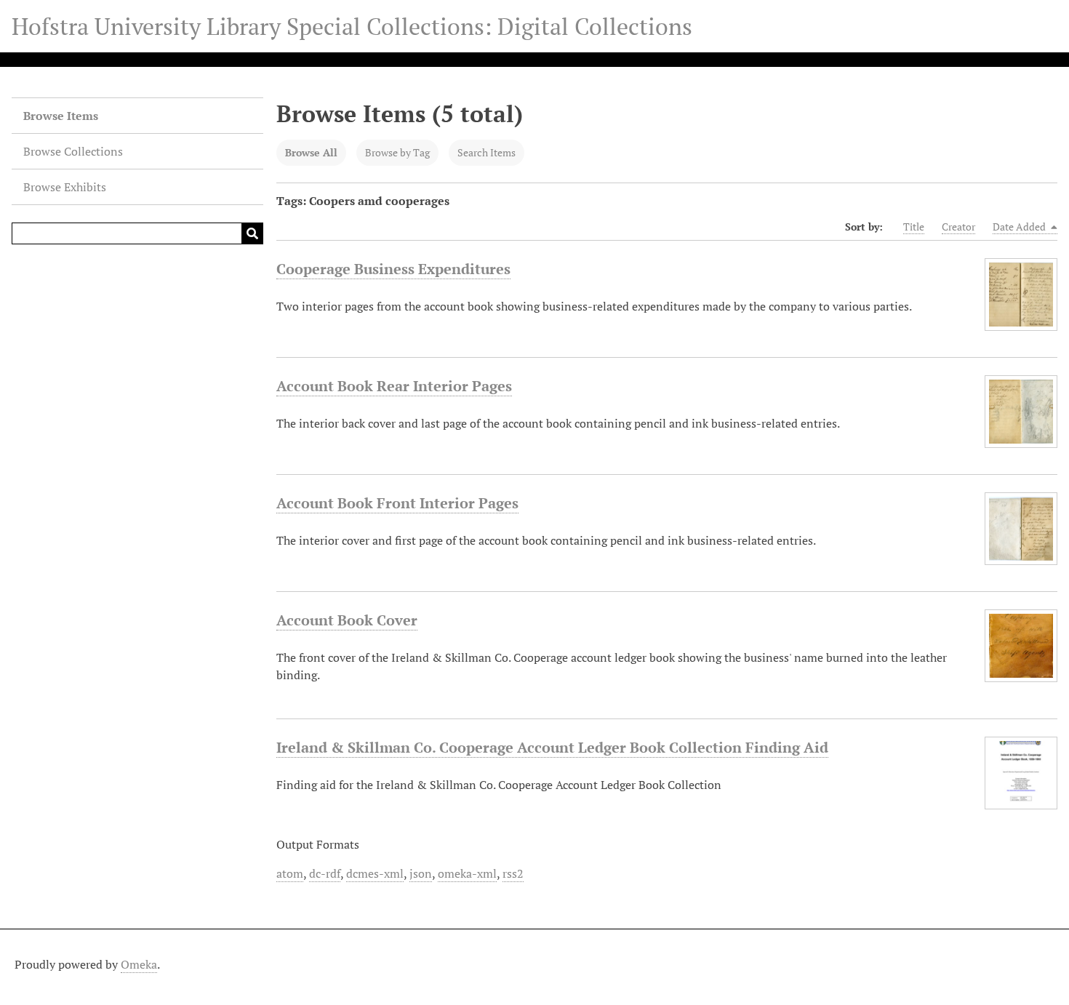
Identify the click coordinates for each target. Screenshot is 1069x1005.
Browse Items (60, 116)
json (420, 873)
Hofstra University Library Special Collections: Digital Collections (352, 26)
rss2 (513, 873)
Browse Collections (73, 151)
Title (913, 226)
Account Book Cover (346, 620)
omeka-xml (467, 873)
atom (289, 873)
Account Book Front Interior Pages (397, 503)
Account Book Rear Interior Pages (394, 386)
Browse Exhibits (64, 187)
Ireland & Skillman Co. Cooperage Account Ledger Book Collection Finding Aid (552, 747)
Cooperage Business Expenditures (393, 269)
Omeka (139, 964)
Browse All (311, 152)
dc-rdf (324, 873)
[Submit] (252, 233)
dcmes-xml (375, 873)
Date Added (1020, 226)
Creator (958, 226)
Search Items (486, 152)
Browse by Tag (397, 152)
